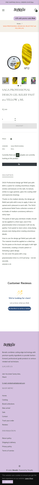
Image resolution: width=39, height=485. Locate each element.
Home (19, 24)
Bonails (15, 470)
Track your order (8, 420)
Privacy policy (7, 446)
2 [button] (20, 85)
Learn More (29, 478)
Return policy (6, 438)
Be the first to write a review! (19, 309)
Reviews (5, 424)
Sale (3, 412)
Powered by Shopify (26, 470)
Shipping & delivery (9, 442)
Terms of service (8, 450)
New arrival (6, 408)
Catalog (5, 399)
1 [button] (18, 85)
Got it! (7, 482)
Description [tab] (7, 175)
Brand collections (8, 404)
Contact (5, 416)
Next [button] (35, 80)
